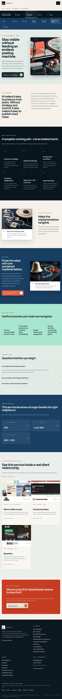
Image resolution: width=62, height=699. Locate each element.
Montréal (25, 690)
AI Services (8, 8)
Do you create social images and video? (15, 378)
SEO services (36, 632)
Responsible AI (47, 696)
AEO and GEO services (39, 634)
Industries (4, 668)
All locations (31, 690)
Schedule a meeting (38, 668)
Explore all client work (9, 476)
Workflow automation (39, 652)
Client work (5, 665)
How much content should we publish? (15, 383)
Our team (4, 663)
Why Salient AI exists (7, 640)
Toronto (8, 690)
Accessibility (57, 695)
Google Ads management (40, 642)
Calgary (19, 690)
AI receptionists (37, 647)
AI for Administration (38, 649)
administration (19, 637)
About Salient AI (6, 660)
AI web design (37, 637)
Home (3, 8)
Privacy (52, 695)
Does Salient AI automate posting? (13, 366)
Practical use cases (7, 670)
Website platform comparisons (41, 639)
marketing (8, 637)
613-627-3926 (37, 663)
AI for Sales (36, 644)
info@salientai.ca (37, 660)
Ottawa (3, 690)
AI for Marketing (15, 8)
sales (12, 637)
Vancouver (14, 690)
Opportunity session (7, 675)
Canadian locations (7, 673)
